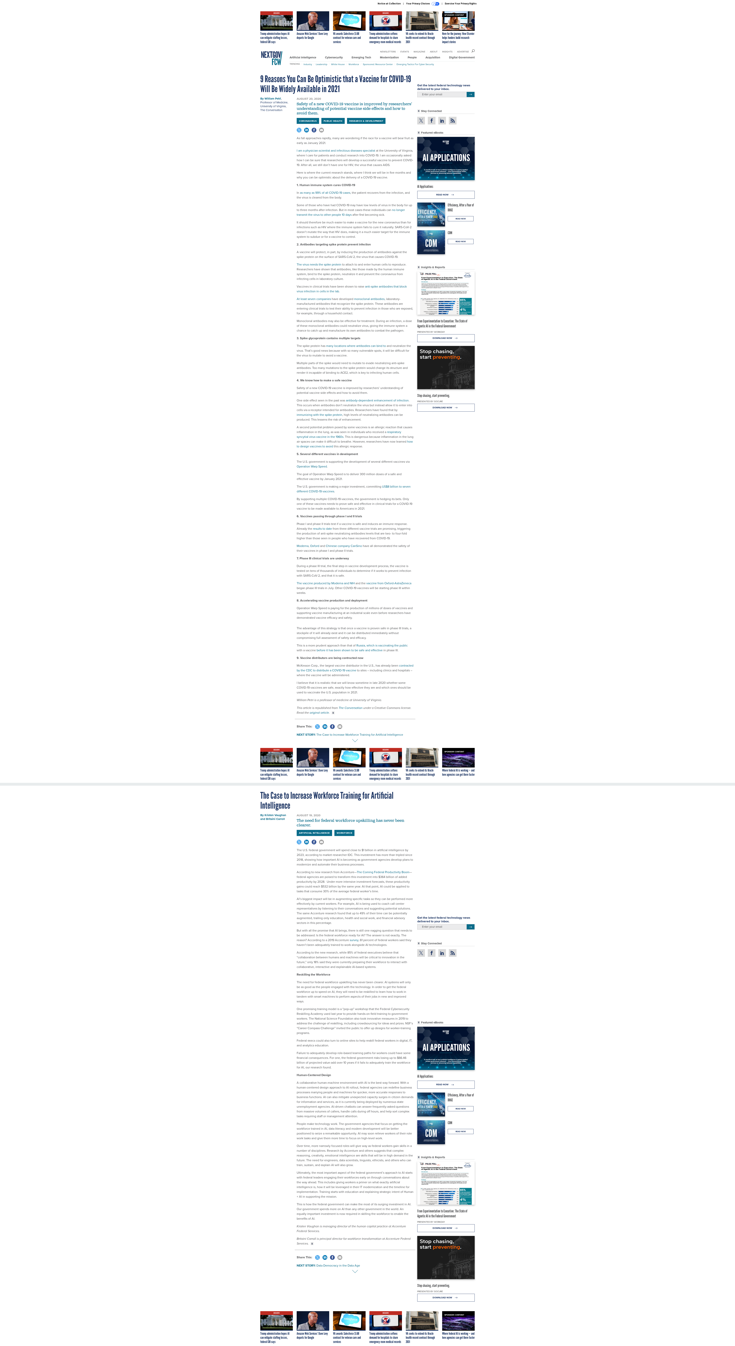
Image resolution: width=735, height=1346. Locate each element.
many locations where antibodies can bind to (356, 346)
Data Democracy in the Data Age (338, 1265)
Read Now (442, 194)
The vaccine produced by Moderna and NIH (326, 583)
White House (338, 64)
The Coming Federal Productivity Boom (383, 872)
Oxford (314, 546)
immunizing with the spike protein (319, 415)
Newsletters (388, 51)
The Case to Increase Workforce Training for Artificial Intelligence (359, 734)
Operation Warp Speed (312, 466)
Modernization (389, 57)
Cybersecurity (334, 57)
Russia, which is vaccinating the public (382, 645)
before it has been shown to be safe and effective (350, 650)
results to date (322, 528)
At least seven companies (314, 299)
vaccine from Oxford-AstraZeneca (388, 583)
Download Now (443, 338)
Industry (308, 64)
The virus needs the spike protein (319, 264)
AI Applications (425, 186)
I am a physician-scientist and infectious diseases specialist (336, 150)
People (412, 57)
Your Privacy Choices (418, 3)
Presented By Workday (431, 331)
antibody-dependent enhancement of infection (377, 400)
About (434, 51)
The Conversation (271, 110)
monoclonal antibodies (369, 299)
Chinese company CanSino (344, 546)
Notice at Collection (389, 3)
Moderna (303, 546)
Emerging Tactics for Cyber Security (415, 64)
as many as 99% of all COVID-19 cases (325, 192)
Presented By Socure (430, 401)
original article (319, 712)
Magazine (419, 51)
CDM (450, 232)
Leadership (321, 64)
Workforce (354, 64)
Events (404, 51)
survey (354, 940)
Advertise (463, 51)
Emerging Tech (361, 57)
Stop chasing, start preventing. (433, 395)
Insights (447, 51)
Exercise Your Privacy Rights (461, 3)
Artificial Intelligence (303, 57)
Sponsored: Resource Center (378, 64)
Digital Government (462, 57)
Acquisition (432, 57)
